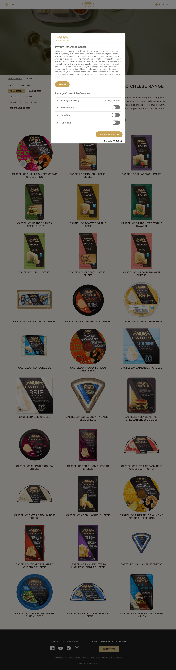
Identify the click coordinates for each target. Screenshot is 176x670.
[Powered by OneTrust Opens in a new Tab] (114, 141)
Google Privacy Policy (80, 74)
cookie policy (104, 74)
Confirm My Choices (109, 134)
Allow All (62, 84)
